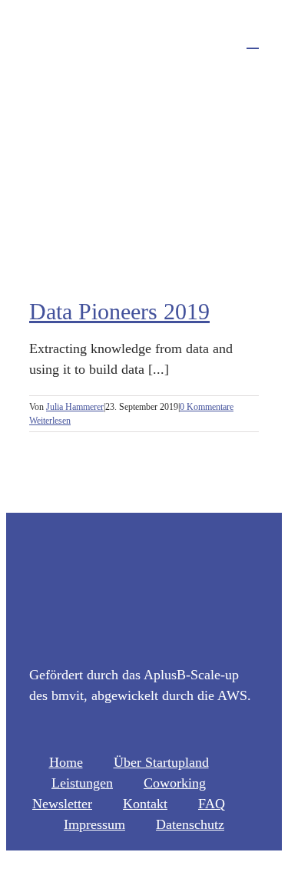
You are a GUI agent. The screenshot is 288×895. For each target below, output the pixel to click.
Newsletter (62, 803)
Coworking (175, 783)
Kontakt (145, 803)
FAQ (211, 803)
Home (66, 762)
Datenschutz (190, 824)
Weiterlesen (50, 420)
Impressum (94, 824)
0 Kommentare (206, 406)
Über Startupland (161, 762)
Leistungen (82, 783)
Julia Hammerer (75, 406)
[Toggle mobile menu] (253, 41)
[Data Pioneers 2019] (144, 185)
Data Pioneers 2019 (119, 311)
